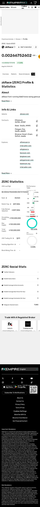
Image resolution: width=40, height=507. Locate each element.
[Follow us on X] (29, 7)
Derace (18, 39)
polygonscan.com (27, 160)
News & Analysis (24, 74)
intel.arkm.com (25, 146)
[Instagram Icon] (6, 382)
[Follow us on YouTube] (35, 7)
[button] (3, 3)
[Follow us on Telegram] (39, 7)
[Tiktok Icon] (34, 382)
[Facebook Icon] (15, 378)
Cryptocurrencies (7, 39)
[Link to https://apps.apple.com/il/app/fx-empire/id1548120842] (8, 387)
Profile (34, 74)
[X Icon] (6, 378)
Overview (6, 74)
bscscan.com (25, 153)
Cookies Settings (20, 411)
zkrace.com (24, 114)
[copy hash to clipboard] (36, 121)
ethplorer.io (24, 149)
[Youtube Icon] (34, 378)
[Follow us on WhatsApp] (32, 7)
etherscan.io (25, 142)
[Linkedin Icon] (25, 378)
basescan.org (25, 164)
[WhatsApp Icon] (25, 382)
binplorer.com (25, 156)
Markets (14, 74)
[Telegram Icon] (15, 382)
